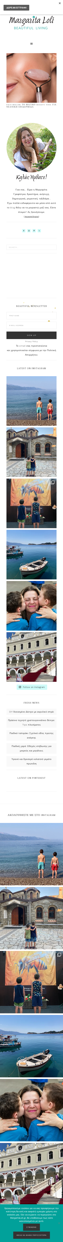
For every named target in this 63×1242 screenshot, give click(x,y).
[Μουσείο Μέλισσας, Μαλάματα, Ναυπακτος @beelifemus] (31, 503)
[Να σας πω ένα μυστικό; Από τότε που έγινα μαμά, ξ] (31, 606)
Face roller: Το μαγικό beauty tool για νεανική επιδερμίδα (31, 106)
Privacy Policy (31, 342)
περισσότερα (32, 216)
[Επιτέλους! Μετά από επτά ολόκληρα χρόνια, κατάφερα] (31, 657)
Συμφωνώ (31, 1227)
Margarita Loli (31, 22)
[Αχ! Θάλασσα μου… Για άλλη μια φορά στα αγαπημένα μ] (31, 554)
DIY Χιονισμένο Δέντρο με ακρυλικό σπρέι (31, 711)
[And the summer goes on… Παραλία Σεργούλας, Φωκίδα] (31, 401)
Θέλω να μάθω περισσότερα (32, 1235)
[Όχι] (59, 1223)
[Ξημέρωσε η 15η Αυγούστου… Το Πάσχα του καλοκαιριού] (31, 452)
